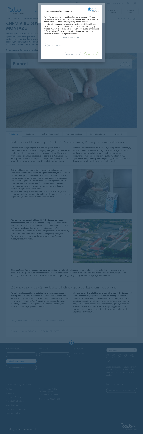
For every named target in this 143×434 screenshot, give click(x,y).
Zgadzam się (91, 54)
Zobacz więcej (69, 37)
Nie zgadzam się (73, 54)
